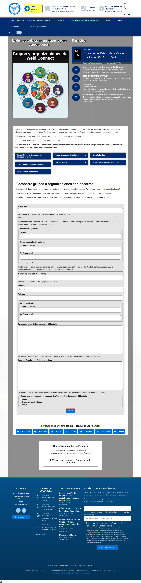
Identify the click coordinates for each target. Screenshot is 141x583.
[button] (33, 156)
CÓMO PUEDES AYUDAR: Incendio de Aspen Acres (70, 509)
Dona (33, 7)
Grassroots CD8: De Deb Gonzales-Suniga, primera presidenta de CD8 (69, 523)
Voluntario (88, 84)
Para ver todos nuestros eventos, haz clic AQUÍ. (102, 63)
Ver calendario (40, 534)
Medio (24, 399)
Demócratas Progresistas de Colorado (107, 162)
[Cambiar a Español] (127, 7)
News (120, 20)
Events (108, 20)
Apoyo (24, 405)
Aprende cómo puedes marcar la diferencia (104, 67)
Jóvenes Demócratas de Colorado (30, 164)
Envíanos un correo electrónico (113, 7)
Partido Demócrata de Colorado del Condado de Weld (31, 20)
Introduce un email (27, 245)
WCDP (60, 20)
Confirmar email (26, 253)
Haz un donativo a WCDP (95, 76)
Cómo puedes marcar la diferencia (84, 20)
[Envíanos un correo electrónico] (101, 8)
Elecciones (15, 27)
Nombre (23, 232)
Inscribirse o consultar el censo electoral (103, 94)
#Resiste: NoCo (61, 162)
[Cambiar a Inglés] (125, 3)
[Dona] (27, 8)
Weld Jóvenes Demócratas (27, 172)
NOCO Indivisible (98, 155)
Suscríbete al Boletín (107, 547)
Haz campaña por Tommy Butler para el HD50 (49, 518)
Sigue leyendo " (63, 505)
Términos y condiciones (79, 573)
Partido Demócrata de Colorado (67, 155)
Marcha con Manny (67, 535)
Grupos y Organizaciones (32, 402)
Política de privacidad (60, 573)
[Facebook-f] (124, 14)
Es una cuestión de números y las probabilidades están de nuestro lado (70, 497)
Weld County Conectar (37, 27)
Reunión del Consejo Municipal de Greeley (49, 528)
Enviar (70, 411)
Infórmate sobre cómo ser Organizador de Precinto (70, 461)
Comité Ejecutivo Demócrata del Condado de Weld (29, 156)
